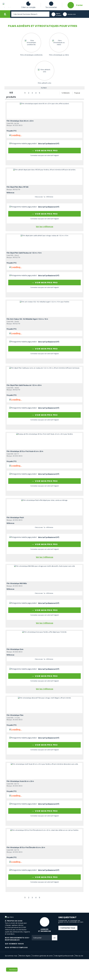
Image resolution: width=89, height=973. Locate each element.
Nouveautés (10, 963)
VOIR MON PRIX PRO (44, 150)
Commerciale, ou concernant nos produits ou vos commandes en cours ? (70, 922)
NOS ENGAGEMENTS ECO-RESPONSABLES (17, 939)
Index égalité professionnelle (63, 955)
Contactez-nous (67, 928)
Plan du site (79, 955)
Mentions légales (25, 955)
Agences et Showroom (44, 930)
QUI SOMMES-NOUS (14, 944)
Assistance (13, 969)
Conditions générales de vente (42, 955)
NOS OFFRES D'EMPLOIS (16, 947)
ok (55, 937)
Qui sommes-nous (11, 955)
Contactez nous (21, 963)
